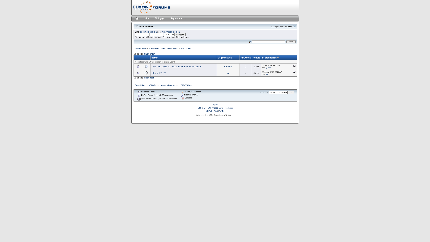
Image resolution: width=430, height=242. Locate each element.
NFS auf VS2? (159, 73)
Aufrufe (256, 58)
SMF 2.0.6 (202, 108)
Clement (228, 66)
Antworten (246, 58)
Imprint (215, 105)
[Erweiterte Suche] (249, 42)
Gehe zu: (264, 93)
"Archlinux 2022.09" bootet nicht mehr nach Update (176, 66)
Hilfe (147, 18)
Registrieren (176, 18)
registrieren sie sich (171, 32)
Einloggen (160, 18)
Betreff (155, 58)
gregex (269, 68)
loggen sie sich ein (148, 32)
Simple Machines (226, 108)
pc (228, 73)
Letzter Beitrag (269, 58)
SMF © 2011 (213, 108)
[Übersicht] (136, 19)
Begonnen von (225, 58)
